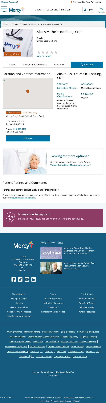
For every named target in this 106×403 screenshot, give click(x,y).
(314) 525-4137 (19, 129)
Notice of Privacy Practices (19, 311)
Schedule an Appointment (19, 316)
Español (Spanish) (70, 337)
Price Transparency (53, 298)
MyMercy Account (8, 2)
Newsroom (53, 307)
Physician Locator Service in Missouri (78, 397)
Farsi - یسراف (37, 351)
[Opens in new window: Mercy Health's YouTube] (27, 279)
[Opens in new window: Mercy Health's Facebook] (13, 279)
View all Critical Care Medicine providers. (69, 165)
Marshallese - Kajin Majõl (16, 346)
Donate (53, 294)
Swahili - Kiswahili (37, 346)
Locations (52, 9)
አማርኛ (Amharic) (14, 332)
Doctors (39, 9)
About (12, 64)
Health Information (19, 307)
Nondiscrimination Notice (53, 311)
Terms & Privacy (47, 372)
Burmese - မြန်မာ (26, 356)
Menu (4, 11)
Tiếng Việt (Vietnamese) (20, 341)
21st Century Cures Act (65, 372)
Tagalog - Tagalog (88, 337)
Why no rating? (44, 56)
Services (66, 9)
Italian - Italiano (80, 356)
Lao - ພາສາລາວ (52, 341)
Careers (19, 303)
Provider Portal (87, 307)
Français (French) (32, 332)
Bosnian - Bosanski (69, 341)
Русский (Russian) (17, 337)
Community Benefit (87, 298)
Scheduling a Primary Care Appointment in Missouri (60, 401)
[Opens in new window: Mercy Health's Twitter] (20, 279)
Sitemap (36, 372)
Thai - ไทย (61, 351)
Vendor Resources (87, 311)
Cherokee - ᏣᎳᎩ (76, 351)
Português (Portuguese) (88, 332)
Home (5, 24)
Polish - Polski (77, 346)
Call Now (88, 64)
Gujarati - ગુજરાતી (44, 356)
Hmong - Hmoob (93, 346)
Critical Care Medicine (30, 24)
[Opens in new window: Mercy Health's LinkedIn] (33, 279)
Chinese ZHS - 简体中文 (17, 351)
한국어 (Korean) (68, 332)
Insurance (59, 64)
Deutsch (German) (50, 332)
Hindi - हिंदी (38, 341)
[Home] (16, 10)
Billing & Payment (19, 298)
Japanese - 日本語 (62, 356)
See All (60, 242)
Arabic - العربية (92, 351)
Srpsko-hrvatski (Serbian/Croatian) (43, 337)
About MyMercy (19, 294)
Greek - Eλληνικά (88, 341)
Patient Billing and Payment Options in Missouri (43, 397)
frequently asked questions (22, 197)
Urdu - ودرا (50, 351)
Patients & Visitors (87, 303)
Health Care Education (53, 303)
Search (101, 12)
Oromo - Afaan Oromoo (58, 346)
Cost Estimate (87, 294)
